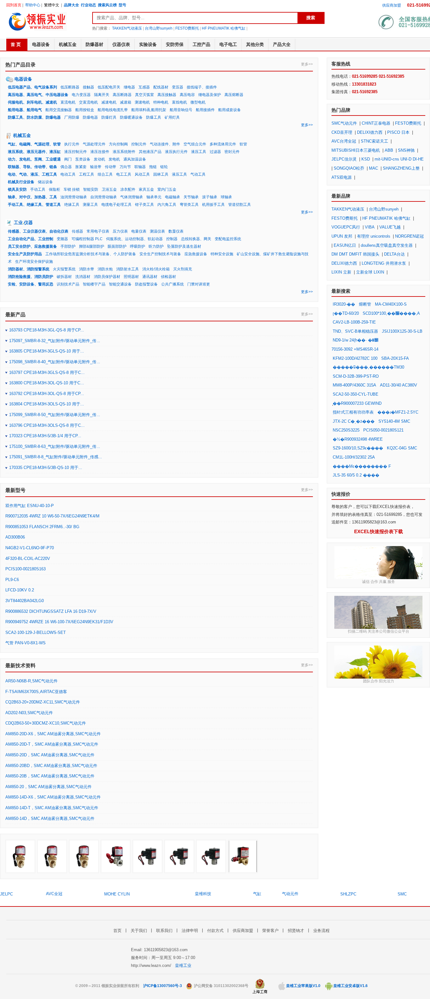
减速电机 (108, 102)
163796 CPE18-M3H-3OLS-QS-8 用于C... (47, 425)
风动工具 (142, 174)
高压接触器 (166, 95)
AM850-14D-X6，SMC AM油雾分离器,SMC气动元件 (53, 797)
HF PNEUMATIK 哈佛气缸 (224, 28)
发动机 (99, 159)
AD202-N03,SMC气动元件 (29, 712)
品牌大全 (71, 5)
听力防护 (156, 246)
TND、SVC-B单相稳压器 (355, 331)
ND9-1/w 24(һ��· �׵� (355, 340)
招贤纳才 (296, 930)
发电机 (114, 159)
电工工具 (123, 174)
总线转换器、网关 (196, 239)
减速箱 (125, 102)
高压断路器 (122, 95)
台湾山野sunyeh (159, 28)
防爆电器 (90, 117)
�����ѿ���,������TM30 (368, 367)
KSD (365, 159)
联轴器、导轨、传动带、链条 (32, 167)
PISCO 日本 (398, 132)
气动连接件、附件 (165, 144)
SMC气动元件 (344, 123)
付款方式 (215, 930)
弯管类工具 (189, 204)
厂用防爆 (71, 117)
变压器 (177, 87)
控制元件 (138, 144)
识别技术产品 (68, 284)
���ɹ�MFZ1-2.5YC (397, 412)
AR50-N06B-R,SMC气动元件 (31, 681)
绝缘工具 (71, 204)
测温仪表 (157, 231)
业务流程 (321, 930)
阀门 (68, 159)
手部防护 (68, 246)
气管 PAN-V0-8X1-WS (25, 643)
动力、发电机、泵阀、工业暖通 (34, 159)
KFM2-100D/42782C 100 (355, 358)
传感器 (77, 231)
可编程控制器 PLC (87, 239)
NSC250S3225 (346, 430)
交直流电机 (88, 102)
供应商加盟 (391, 5)
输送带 (95, 167)
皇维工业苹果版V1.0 (302, 986)
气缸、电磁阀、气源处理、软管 (34, 144)
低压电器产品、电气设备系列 (32, 87)
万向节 (125, 167)
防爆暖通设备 (131, 117)
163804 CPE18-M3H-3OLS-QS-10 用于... (46, 404)
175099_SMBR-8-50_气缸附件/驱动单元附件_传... (54, 414)
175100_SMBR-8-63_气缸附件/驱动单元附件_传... (54, 446)
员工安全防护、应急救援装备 (32, 246)
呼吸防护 (137, 246)
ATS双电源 (341, 177)
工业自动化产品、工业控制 (30, 239)
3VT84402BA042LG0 (24, 600)
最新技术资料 (20, 665)
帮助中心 (32, 5)
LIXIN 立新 (341, 272)
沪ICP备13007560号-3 (162, 986)
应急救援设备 (195, 254)
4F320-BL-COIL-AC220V (27, 558)
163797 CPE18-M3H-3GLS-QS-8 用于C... (47, 372)
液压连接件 (99, 152)
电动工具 (68, 174)
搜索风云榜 (107, 5)
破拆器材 (64, 276)
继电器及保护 (209, 95)
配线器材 (160, 87)
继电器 (129, 87)
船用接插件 (205, 110)
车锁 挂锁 (72, 189)
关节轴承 (191, 197)
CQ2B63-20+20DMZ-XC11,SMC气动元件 (42, 702)
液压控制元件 (75, 152)
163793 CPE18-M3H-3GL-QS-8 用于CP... (46, 330)
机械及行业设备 (21, 182)
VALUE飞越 (390, 227)
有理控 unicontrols (373, 236)
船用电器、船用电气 (25, 110)
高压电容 (187, 95)
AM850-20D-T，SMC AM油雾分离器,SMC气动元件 (51, 744)
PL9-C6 (12, 579)
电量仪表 (138, 231)
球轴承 (226, 197)
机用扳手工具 (213, 204)
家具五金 (146, 189)
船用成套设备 (229, 110)
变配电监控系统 (228, 239)
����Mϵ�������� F (362, 466)
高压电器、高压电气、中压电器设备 (38, 95)
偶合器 (66, 167)
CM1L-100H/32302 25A (354, 457)
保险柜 (54, 189)
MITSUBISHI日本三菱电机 (355, 150)
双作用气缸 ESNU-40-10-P (29, 505)
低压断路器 (69, 87)
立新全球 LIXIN (370, 272)
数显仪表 (176, 231)
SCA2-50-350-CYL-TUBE (355, 394)
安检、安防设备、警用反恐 (30, 284)
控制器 (172, 239)
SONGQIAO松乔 (349, 168)
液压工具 (198, 152)
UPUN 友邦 (341, 236)
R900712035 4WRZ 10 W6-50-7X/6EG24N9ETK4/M (52, 516)
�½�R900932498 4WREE (358, 439)
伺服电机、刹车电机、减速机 (32, 102)
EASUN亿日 (345, 245)
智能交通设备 (120, 284)
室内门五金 (166, 189)
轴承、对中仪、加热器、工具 (32, 197)
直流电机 (68, 102)
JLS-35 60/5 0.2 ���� (356, 475)
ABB (389, 150)
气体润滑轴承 (131, 197)
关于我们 (139, 930)
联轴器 (140, 167)
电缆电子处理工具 (116, 204)
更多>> (307, 64)
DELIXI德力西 (369, 132)
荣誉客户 (270, 930)
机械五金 (22, 135)
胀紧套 (81, 167)
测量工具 (90, 204)
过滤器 (215, 152)
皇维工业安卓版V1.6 (350, 986)
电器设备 (23, 79)
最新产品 (15, 314)
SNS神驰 (406, 150)
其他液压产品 (150, 152)
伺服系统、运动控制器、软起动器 (134, 239)
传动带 (110, 167)
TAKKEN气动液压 (127, 28)
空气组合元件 (195, 144)
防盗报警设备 (146, 284)
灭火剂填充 (182, 269)
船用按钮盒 (84, 110)
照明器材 (131, 276)
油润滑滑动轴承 (73, 197)
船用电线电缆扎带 (113, 110)
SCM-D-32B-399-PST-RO (356, 376)
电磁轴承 (172, 197)
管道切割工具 (239, 204)
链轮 (164, 167)
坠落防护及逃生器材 (184, 246)
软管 (243, 144)
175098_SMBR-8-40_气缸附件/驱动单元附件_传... (54, 361)
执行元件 (71, 144)
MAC (373, 168)
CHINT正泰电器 (376, 123)
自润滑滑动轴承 (103, 197)
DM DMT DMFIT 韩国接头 (355, 254)
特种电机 (160, 102)
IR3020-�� (344, 304)
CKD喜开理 (341, 132)
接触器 (88, 87)
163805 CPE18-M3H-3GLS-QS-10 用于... (46, 351)
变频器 (62, 239)
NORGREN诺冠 (409, 236)
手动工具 (37, 189)
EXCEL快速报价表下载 (378, 531)
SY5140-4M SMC (394, 421)
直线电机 (179, 102)
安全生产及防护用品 (25, 254)
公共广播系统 (172, 284)
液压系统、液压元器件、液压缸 (34, 152)
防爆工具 (153, 117)
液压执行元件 (176, 152)
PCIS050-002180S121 (383, 430)
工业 (18, 222)
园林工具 (160, 174)
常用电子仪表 (98, 231)
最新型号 (15, 490)
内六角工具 (166, 204)
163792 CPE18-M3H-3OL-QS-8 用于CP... (46, 393)
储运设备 (45, 182)
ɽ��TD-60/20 (346, 313)
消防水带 (86, 269)
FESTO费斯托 (187, 28)
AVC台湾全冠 (343, 141)
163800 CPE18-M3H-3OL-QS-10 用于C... (46, 383)
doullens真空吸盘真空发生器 (387, 245)
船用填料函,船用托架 (148, 110)
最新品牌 (340, 196)
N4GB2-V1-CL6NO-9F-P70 (29, 547)
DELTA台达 (394, 254)
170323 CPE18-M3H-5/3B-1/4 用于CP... (45, 435)
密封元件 (232, 152)
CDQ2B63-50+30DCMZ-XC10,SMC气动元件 (45, 723)
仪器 (28, 222)
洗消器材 (82, 276)
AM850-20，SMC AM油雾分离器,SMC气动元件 (48, 786)
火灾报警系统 (64, 269)
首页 (117, 930)
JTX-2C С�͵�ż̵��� (354, 421)
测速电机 (142, 102)
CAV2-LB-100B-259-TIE (354, 322)
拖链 (153, 167)
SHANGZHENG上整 (401, 168)
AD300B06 (15, 537)
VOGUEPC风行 (345, 227)
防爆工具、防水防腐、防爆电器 (34, 117)
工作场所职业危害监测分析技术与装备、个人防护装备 (90, 254)
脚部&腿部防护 (91, 246)
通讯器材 (149, 276)
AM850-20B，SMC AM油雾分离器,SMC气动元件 (49, 776)
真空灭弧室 (144, 95)
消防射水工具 (127, 269)
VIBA (370, 227)
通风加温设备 (134, 159)
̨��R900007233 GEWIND (357, 403)
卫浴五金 (109, 189)
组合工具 (105, 174)
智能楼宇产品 (94, 284)
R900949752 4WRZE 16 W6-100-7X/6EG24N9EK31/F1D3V (59, 621)
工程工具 (86, 174)
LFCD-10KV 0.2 (19, 590)
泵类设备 (82, 159)
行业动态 (88, 5)
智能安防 (90, 189)
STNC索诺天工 (374, 141)
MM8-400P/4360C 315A (354, 385)
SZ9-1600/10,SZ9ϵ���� (358, 448)
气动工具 (198, 174)
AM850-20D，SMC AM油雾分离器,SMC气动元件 (49, 755)
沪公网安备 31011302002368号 (220, 986)
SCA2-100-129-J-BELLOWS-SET (35, 632)
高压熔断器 (233, 95)
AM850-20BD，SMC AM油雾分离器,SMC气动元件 (51, 765)
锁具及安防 (17, 189)
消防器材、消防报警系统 (28, 269)
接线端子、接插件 (202, 87)
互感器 (144, 87)
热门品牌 (340, 110)
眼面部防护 (117, 246)
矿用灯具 (172, 117)
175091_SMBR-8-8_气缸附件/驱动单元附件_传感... (55, 456)
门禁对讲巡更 (198, 284)
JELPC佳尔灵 (344, 159)
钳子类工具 (144, 204)
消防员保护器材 (107, 276)
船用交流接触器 (58, 110)
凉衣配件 (127, 189)
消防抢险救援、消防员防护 (30, 276)
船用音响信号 (181, 110)
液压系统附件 (124, 152)
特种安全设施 (222, 254)
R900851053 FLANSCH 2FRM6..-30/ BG (42, 526)
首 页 (16, 44)
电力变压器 (81, 95)
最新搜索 (340, 291)
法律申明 (190, 930)
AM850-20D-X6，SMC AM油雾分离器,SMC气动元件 (53, 733)
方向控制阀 (118, 144)
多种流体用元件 (223, 144)
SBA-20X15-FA (395, 358)
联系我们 (164, 930)
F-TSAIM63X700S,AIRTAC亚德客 (36, 691)
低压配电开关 (109, 87)
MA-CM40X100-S (391, 304)
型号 (122, 5)
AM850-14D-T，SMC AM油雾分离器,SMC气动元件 (51, 807)
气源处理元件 (94, 144)
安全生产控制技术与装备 (160, 254)
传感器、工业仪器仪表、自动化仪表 (38, 231)
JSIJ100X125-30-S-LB (402, 331)
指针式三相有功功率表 (353, 412)
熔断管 (365, 304)
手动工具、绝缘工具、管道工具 (34, 204)
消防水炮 (105, 269)
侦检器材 (168, 276)
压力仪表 (120, 231)
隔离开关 (101, 95)
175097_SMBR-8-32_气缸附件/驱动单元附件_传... (54, 340)
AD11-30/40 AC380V (398, 385)
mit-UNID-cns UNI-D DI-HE (399, 159)
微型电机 (198, 102)
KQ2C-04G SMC (402, 448)
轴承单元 (153, 197)
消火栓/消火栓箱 (156, 269)
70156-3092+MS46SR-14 (354, 349)
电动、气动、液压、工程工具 (32, 174)
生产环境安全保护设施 (34, 261)
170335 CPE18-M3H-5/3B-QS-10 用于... (45, 467)
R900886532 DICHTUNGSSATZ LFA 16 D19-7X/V (50, 611)
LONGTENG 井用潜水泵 (384, 263)
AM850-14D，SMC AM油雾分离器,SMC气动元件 (49, 818)
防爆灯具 (108, 117)
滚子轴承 (209, 197)
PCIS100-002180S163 (25, 569)
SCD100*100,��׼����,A (391, 313)
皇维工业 (183, 965)
